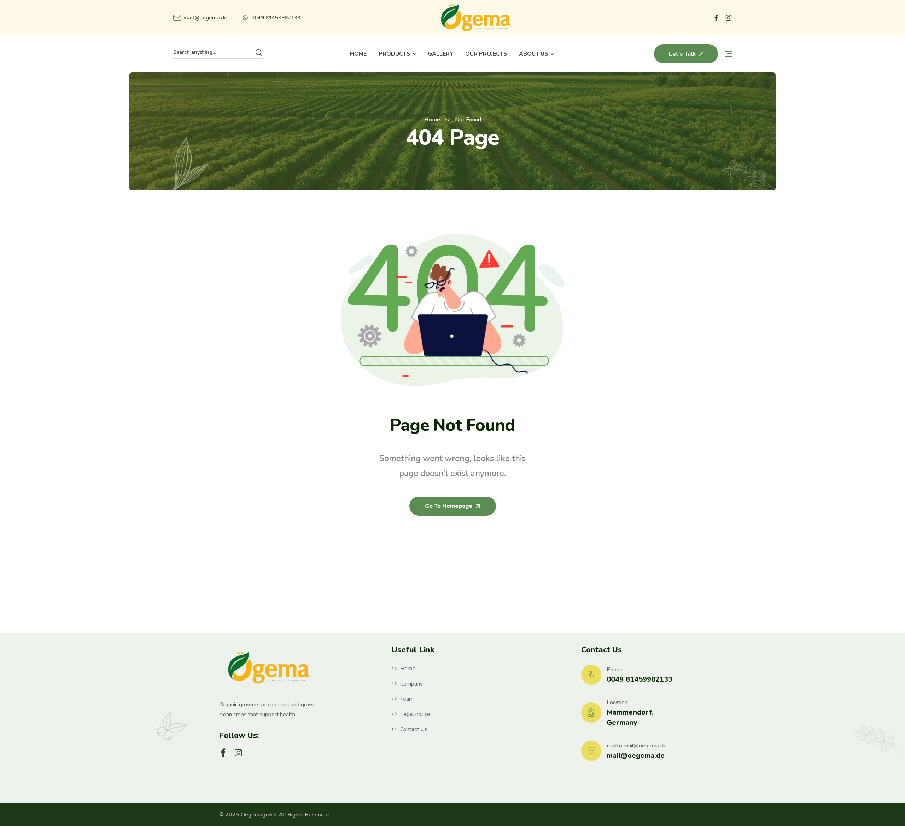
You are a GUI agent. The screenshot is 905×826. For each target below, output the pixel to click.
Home (432, 120)
